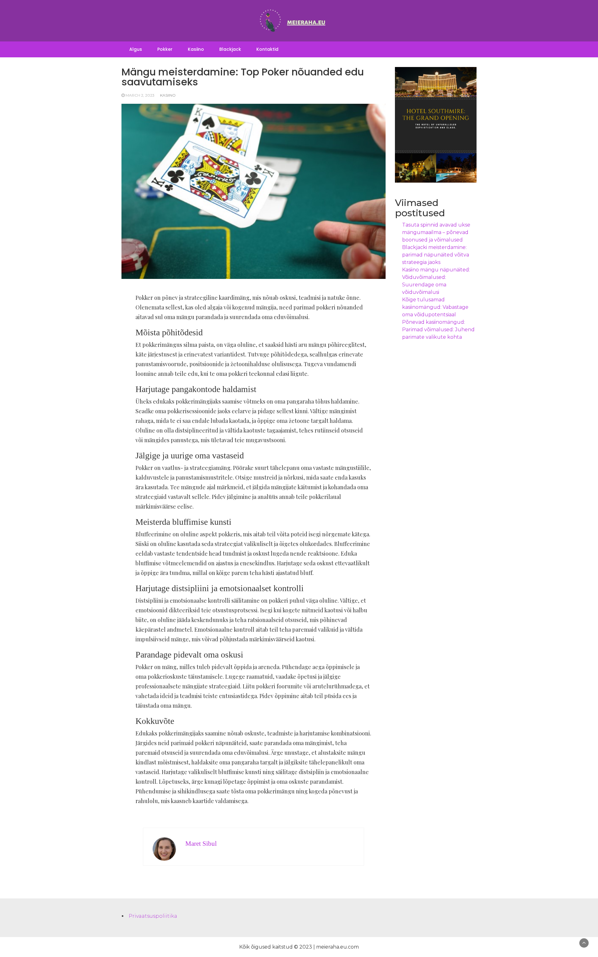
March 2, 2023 (140, 95)
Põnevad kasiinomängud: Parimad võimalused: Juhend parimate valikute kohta (438, 329)
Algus (135, 49)
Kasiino (196, 49)
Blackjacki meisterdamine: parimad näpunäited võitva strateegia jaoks (435, 254)
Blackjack (230, 49)
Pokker (165, 49)
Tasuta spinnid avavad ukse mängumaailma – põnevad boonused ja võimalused (436, 232)
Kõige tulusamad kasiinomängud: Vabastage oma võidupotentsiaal (435, 307)
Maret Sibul (201, 843)
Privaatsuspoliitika (153, 916)
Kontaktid (267, 49)
